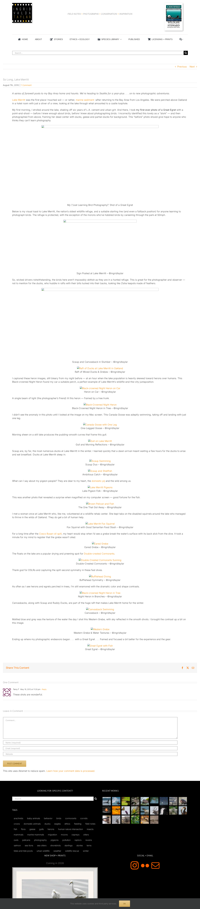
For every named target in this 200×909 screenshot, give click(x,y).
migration (52, 834)
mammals (18, 834)
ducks (47, 823)
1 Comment (26, 85)
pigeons (54, 840)
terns (89, 845)
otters (86, 834)
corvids (83, 818)
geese (32, 829)
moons (64, 834)
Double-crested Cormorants (99, 553)
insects (90, 829)
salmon (17, 845)
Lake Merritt (18, 99)
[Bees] (116, 810)
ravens (88, 840)
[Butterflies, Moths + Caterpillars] (125, 810)
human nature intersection (70, 829)
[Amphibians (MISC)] (154, 800)
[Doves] (173, 810)
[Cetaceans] (106, 801)
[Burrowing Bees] (154, 819)
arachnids (18, 818)
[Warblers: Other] (135, 810)
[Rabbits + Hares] (135, 801)
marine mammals (35, 834)
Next (192, 66)
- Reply (43, 689)
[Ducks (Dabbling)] (106, 819)
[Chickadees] (144, 819)
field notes (90, 823)
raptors (78, 840)
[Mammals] (154, 810)
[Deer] (125, 819)
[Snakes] (125, 801)
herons (51, 829)
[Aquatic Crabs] (182, 801)
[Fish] (173, 801)
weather (57, 851)
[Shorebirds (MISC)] (163, 801)
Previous (182, 66)
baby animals (33, 818)
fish (15, 829)
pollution (66, 840)
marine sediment (85, 99)
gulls (41, 829)
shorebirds (55, 845)
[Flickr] (145, 865)
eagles (57, 823)
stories (79, 845)
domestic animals (32, 823)
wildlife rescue (72, 851)
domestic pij (98, 480)
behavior (48, 818)
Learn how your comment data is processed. (70, 770)
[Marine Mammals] (144, 810)
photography (40, 840)
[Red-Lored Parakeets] (135, 819)
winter (86, 851)
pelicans (26, 840)
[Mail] (155, 865)
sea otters (41, 845)
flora (23, 829)
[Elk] (116, 819)
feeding (77, 823)
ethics (67, 823)
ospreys (75, 834)
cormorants (70, 818)
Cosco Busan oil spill (50, 533)
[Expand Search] (182, 39)
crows (17, 823)
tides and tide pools (23, 851)
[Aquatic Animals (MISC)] (106, 809)
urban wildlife (43, 851)
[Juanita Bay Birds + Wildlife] (144, 801)
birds (58, 818)
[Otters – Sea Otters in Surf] (116, 801)
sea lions (29, 845)
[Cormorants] (182, 810)
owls (16, 840)
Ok (124, 903)
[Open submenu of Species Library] (120, 39)
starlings (68, 845)
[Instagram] (135, 865)
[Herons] (163, 810)
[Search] (181, 39)
